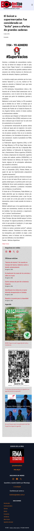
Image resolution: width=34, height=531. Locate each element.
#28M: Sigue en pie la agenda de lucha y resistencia (16, 344)
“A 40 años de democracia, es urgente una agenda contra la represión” (17, 390)
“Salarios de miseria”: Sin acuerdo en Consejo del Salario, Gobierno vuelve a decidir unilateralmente (17, 264)
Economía (6, 37)
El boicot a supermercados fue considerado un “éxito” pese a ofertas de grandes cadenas (17, 22)
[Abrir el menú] (32, 5)
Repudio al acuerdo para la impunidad (16, 298)
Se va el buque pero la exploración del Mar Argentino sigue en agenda (17, 425)
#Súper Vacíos (5, 244)
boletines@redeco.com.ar (17, 495)
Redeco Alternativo (15, 528)
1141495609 (17, 487)
